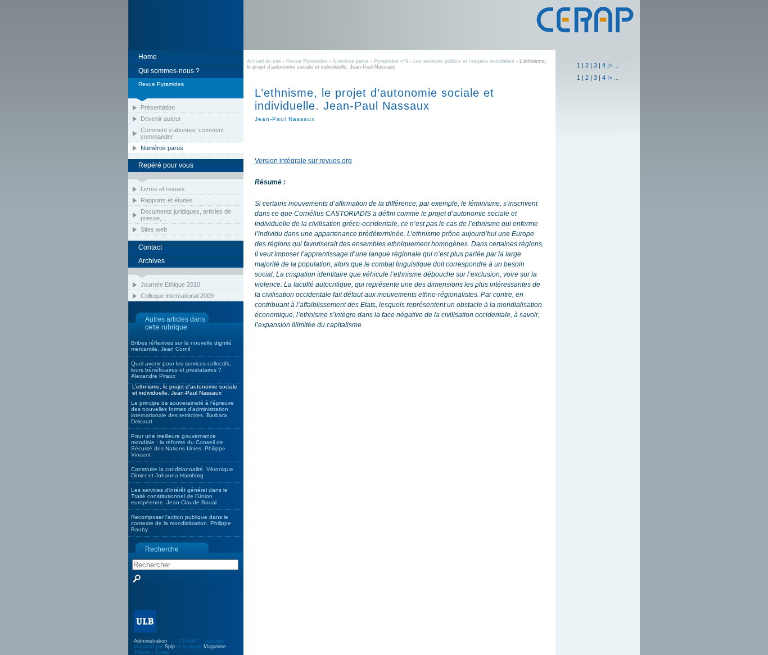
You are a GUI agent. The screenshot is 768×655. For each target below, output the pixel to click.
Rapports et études (167, 200)
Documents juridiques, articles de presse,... (186, 215)
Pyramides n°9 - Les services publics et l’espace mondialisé (444, 61)
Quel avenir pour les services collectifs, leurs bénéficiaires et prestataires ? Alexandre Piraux (181, 369)
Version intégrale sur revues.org (303, 161)
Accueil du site (264, 61)
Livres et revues (163, 189)
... (616, 65)
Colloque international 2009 (177, 295)
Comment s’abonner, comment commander (182, 133)
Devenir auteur (161, 118)
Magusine (215, 646)
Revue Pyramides (307, 61)
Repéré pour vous (165, 165)
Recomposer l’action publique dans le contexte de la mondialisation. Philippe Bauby (181, 523)
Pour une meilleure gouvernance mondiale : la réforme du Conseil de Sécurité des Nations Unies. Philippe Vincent (178, 445)
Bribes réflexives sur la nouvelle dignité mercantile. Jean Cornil (181, 346)
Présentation (158, 107)
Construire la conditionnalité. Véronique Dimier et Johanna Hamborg (182, 472)
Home (147, 57)
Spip (170, 646)
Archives (151, 261)
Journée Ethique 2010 (170, 284)
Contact (150, 247)
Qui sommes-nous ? (169, 71)
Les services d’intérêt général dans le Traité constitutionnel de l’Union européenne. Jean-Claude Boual (179, 496)
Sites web (154, 229)
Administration (150, 641)
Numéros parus (162, 147)
